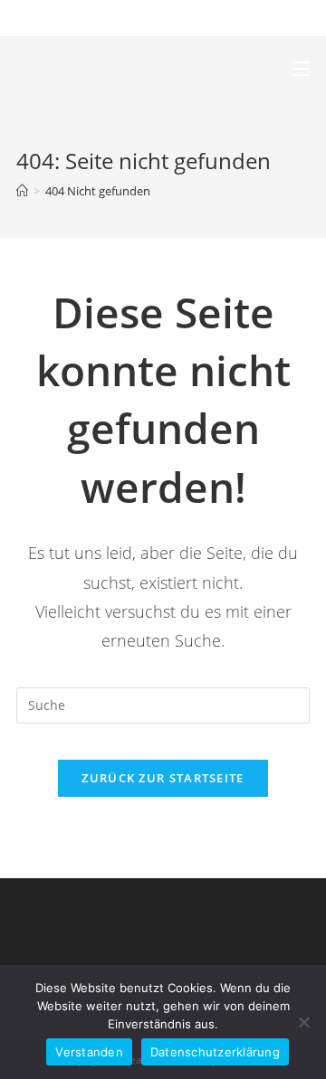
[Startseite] (22, 191)
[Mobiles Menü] (301, 69)
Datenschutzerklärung (215, 1052)
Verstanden (89, 1052)
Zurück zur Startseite (163, 778)
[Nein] (303, 1022)
